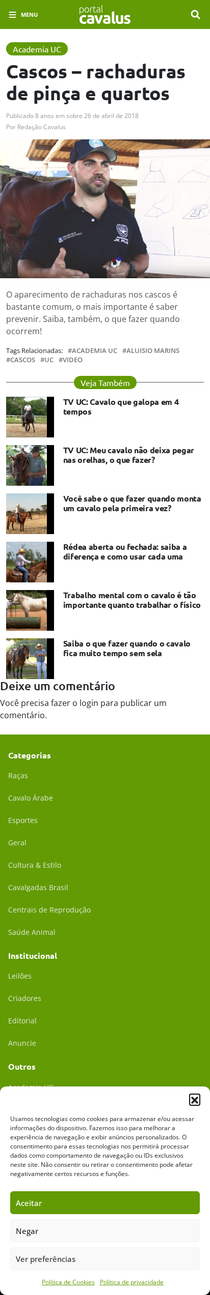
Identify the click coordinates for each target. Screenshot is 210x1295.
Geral (17, 842)
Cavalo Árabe (30, 798)
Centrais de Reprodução (49, 910)
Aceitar (29, 1203)
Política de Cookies (68, 1282)
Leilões (20, 976)
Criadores (24, 998)
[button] (195, 1099)
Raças (18, 775)
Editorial (22, 1020)
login (89, 703)
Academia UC (94, 350)
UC (49, 360)
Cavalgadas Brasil (38, 887)
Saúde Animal (32, 932)
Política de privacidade (132, 1282)
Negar (27, 1231)
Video (73, 360)
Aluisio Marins (152, 350)
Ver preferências (45, 1259)
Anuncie (22, 1043)
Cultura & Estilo (34, 865)
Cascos (22, 360)
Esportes (23, 820)
